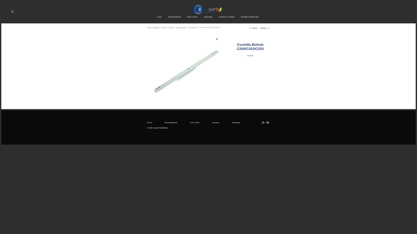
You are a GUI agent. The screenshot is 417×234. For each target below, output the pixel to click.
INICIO (159, 17)
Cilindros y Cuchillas (167, 27)
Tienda (149, 27)
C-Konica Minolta (180, 27)
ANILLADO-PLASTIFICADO (250, 17)
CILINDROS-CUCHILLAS (227, 17)
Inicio (149, 123)
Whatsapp (236, 123)
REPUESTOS (208, 17)
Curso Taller (195, 123)
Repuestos (156, 27)
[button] (217, 39)
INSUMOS (215, 123)
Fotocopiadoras (170, 123)
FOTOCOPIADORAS (174, 17)
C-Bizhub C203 (192, 27)
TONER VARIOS (192, 17)
